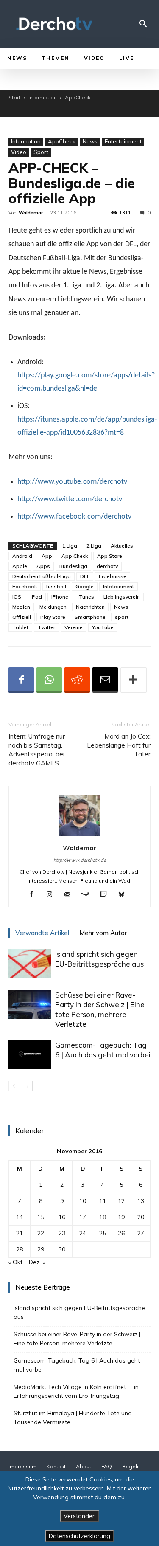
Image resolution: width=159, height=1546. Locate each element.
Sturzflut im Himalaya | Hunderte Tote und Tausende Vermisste (73, 1417)
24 (82, 1233)
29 (40, 1249)
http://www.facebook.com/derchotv (74, 517)
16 (62, 1217)
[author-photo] (79, 836)
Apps (43, 566)
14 (19, 1217)
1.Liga (69, 546)
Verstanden (80, 1516)
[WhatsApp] (49, 680)
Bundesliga (73, 566)
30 (62, 1249)
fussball (56, 586)
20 (140, 1217)
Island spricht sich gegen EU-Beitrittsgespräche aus (79, 1312)
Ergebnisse (112, 576)
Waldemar (31, 213)
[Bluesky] (124, 895)
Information (42, 97)
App (47, 556)
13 (140, 1201)
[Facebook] (21, 680)
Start (14, 97)
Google (84, 586)
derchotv (107, 566)
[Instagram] (52, 895)
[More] (133, 680)
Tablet (20, 627)
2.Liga (93, 546)
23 (62, 1233)
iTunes (86, 596)
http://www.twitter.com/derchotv (69, 499)
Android (22, 556)
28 (19, 1249)
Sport (40, 152)
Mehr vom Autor (103, 933)
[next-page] (27, 1086)
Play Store (52, 617)
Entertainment (123, 141)
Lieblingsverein (121, 596)
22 (40, 1233)
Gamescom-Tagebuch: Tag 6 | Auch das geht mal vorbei (77, 1365)
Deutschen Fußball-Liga (41, 576)
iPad (36, 596)
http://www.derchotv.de (79, 860)
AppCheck (77, 97)
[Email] (105, 680)
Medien (21, 607)
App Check (74, 556)
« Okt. (16, 1262)
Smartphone (90, 617)
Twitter (46, 627)
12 (121, 1201)
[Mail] (70, 895)
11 (102, 1201)
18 (102, 1217)
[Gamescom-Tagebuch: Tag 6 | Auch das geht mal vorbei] (29, 1054)
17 (82, 1217)
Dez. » (37, 1262)
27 (140, 1233)
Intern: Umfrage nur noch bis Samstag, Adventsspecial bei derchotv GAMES (36, 749)
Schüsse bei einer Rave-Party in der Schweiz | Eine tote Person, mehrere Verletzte (77, 1338)
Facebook (24, 586)
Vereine (73, 627)
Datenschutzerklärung (79, 1536)
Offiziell (21, 617)
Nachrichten (90, 607)
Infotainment (118, 586)
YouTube (103, 627)
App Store (109, 556)
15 (40, 1217)
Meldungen (53, 607)
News (90, 141)
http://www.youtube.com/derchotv (72, 482)
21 (19, 1233)
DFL (84, 576)
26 (121, 1233)
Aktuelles (122, 546)
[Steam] (88, 895)
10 (82, 1201)
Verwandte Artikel (42, 933)
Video (18, 152)
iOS (16, 596)
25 (102, 1233)
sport (121, 617)
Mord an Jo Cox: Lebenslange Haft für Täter (119, 745)
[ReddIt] (77, 680)
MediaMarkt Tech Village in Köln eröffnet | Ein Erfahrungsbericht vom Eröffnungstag (76, 1391)
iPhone (59, 596)
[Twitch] (107, 895)
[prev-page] (13, 1086)
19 (121, 1217)
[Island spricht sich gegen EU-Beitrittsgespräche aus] (29, 963)
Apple (19, 566)
